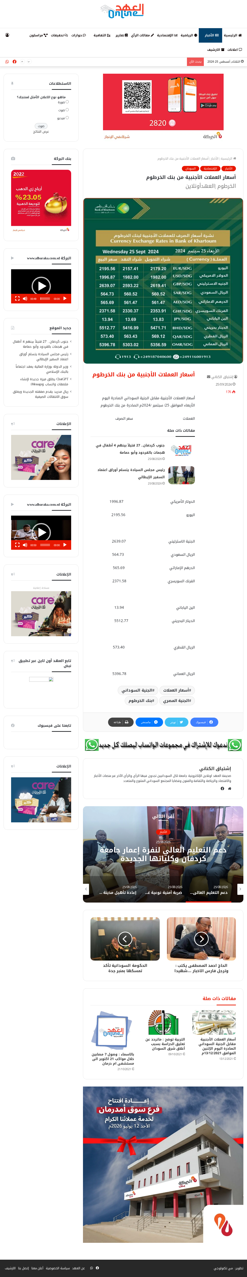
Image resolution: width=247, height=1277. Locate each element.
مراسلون (36, 35)
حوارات (77, 35)
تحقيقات (58, 35)
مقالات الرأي (141, 35)
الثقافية (100, 35)
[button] (41, 286)
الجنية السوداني (137, 690)
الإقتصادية (165, 35)
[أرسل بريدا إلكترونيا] (208, 377)
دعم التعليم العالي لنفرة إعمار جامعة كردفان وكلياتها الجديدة (163, 855)
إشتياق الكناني (222, 377)
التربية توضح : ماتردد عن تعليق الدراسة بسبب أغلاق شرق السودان (165, 1044)
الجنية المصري (176, 700)
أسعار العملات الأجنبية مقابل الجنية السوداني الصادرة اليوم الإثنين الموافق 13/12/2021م (217, 1046)
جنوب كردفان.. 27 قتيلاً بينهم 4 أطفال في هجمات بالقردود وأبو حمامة (40, 344)
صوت (61, 110)
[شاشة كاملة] (17, 298)
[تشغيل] (64, 298)
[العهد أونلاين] (123, 10)
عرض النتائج (41, 132)
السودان (190, 168)
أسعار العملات (176, 690)
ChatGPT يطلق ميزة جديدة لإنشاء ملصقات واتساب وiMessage (44, 381)
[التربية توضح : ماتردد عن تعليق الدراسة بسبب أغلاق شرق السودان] (163, 1022)
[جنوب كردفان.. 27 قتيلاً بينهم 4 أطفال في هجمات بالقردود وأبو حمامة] (181, 451)
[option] (163, 854)
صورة (61, 102)
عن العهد (78, 1268)
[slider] (45, 298)
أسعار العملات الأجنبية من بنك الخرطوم (143, 374)
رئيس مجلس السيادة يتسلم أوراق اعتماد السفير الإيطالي (146, 62)
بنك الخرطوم (140, 700)
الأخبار (210, 35)
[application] (41, 286)
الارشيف (214, 50)
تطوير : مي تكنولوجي (229, 1268)
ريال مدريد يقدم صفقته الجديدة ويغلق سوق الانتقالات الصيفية (41, 394)
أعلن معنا (37, 1268)
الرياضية (187, 35)
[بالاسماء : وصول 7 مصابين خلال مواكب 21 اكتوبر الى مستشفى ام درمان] (112, 1030)
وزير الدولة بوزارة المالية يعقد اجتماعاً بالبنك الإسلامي (42, 369)
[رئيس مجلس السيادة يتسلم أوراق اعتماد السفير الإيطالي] (181, 475)
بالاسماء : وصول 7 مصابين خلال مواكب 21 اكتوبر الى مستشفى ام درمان (113, 1059)
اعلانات (233, 50)
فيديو (61, 118)
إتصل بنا (23, 1268)
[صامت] (25, 298)
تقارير (120, 35)
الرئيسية (231, 35)
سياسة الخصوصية (58, 1268)
